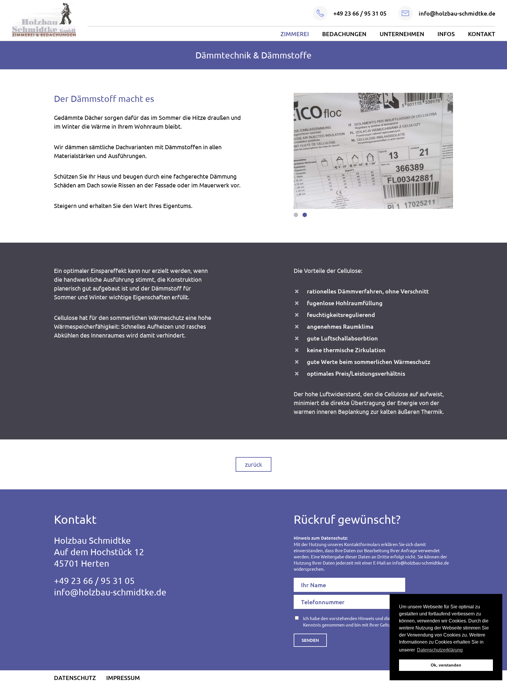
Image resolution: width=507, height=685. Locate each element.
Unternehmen (402, 34)
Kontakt (481, 34)
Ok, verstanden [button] (446, 665)
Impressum (123, 677)
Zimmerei (294, 34)
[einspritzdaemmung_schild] (373, 151)
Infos (446, 34)
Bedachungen (344, 34)
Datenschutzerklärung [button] (440, 649)
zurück (253, 464)
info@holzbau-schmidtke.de (110, 592)
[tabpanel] (373, 151)
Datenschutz (75, 677)
